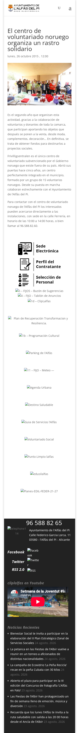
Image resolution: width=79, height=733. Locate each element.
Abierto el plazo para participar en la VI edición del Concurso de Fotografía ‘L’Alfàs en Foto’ (38, 685)
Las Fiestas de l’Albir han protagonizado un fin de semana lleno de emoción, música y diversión (39, 701)
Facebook (15, 552)
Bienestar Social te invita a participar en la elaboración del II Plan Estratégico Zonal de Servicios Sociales (39, 638)
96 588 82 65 (44, 523)
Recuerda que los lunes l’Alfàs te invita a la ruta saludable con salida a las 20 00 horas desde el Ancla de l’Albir (39, 717)
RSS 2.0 (18, 569)
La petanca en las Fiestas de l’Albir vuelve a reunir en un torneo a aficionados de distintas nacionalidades (39, 654)
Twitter (18, 561)
